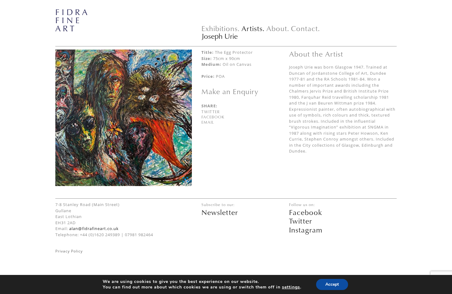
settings (291, 287)
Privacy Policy (69, 251)
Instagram (306, 229)
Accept (332, 284)
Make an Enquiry (229, 91)
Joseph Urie (219, 36)
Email (207, 122)
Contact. (305, 28)
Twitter (210, 111)
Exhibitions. (220, 28)
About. (277, 28)
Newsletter (219, 212)
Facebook (212, 117)
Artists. (253, 28)
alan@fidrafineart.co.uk (94, 228)
